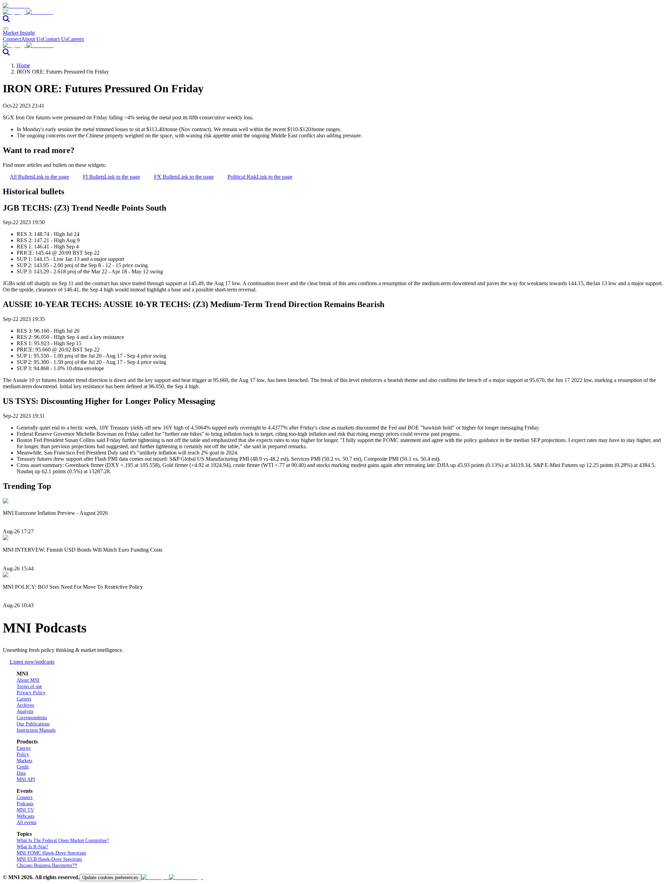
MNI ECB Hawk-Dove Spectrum (49, 859)
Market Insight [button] (19, 33)
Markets (24, 760)
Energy (24, 748)
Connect (12, 39)
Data (21, 773)
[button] (333, 12)
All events (26, 822)
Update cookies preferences (110, 877)
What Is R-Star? (32, 846)
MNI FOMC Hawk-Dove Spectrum (51, 853)
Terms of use (29, 686)
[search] (6, 20)
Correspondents (32, 717)
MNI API (26, 779)
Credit (23, 767)
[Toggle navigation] (5, 28)
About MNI (28, 680)
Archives (25, 705)
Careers (75, 39)
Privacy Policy (31, 692)
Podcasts (25, 803)
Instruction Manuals (36, 730)
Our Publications (33, 723)
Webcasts (25, 816)
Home (23, 65)
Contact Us (55, 39)
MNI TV (25, 810)
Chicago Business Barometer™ (47, 865)
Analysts (25, 711)
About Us (32, 39)
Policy (23, 754)
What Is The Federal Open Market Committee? (63, 840)
